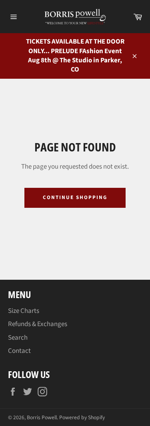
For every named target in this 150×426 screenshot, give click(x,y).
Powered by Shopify (82, 417)
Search (18, 337)
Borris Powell (42, 417)
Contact (19, 351)
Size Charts (23, 311)
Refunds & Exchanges (37, 324)
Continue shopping (75, 197)
